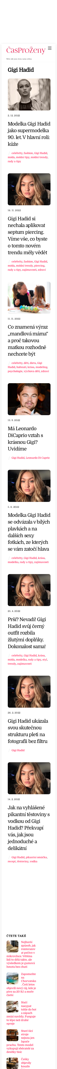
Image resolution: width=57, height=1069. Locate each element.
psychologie (15, 371)
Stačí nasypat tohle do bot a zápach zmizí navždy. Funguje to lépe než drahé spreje (21, 1013)
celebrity (17, 153)
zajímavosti (29, 269)
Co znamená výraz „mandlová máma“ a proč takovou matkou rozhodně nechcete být (28, 340)
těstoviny (22, 861)
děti (26, 363)
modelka (13, 562)
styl (44, 659)
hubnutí (21, 367)
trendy (12, 663)
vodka (33, 861)
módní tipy (22, 157)
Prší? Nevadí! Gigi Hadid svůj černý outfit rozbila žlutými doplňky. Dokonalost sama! (27, 633)
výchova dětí (32, 371)
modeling (41, 367)
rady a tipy (14, 161)
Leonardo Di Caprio (38, 457)
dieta (33, 363)
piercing (39, 265)
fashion (28, 153)
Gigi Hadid (40, 153)
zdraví (42, 269)
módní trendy (39, 157)
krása (31, 367)
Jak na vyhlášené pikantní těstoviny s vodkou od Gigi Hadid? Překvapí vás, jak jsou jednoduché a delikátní (29, 828)
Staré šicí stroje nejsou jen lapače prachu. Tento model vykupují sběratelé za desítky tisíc (20, 1041)
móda (11, 157)
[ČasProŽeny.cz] (26, 53)
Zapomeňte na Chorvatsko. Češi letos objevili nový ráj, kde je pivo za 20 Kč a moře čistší (21, 985)
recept (12, 861)
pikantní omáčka (36, 857)
